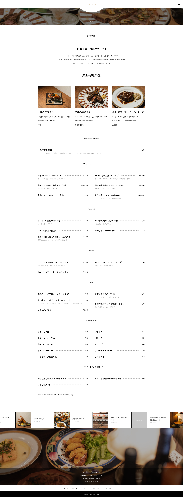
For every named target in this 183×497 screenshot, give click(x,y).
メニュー (85, 488)
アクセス (108, 488)
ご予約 (117, 488)
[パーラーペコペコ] (91, 4)
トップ (66, 488)
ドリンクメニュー (96, 488)
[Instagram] (91, 458)
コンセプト (75, 488)
